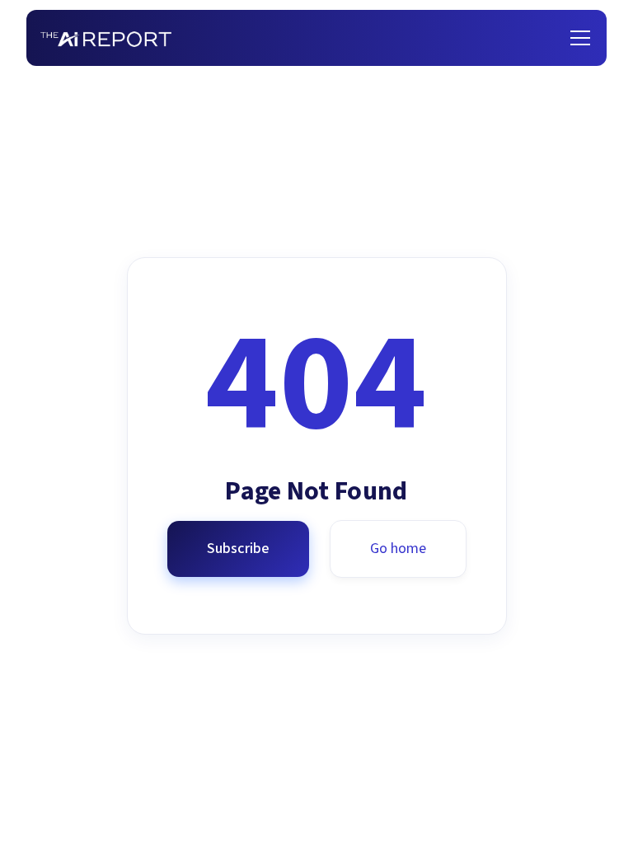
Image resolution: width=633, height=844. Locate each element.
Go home (398, 548)
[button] (576, 38)
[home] (106, 38)
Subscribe (238, 548)
